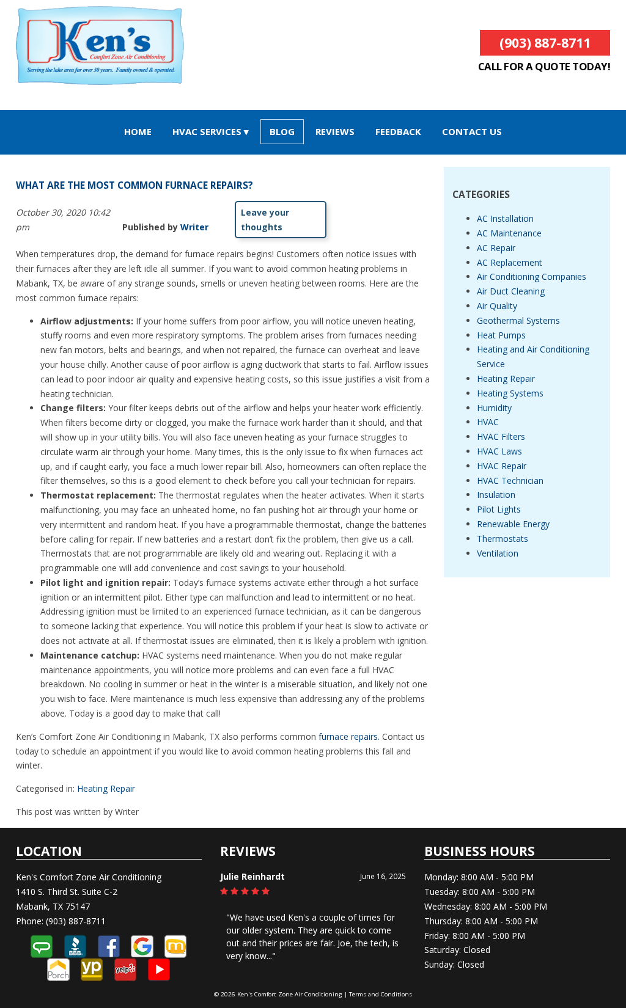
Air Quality (497, 306)
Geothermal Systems (518, 320)
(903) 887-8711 (545, 42)
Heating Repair (106, 788)
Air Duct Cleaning (511, 291)
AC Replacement (509, 262)
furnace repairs (348, 736)
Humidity (494, 408)
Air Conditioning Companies (531, 276)
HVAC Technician (510, 480)
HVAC (488, 422)
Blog (282, 131)
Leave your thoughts (265, 219)
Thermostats (502, 538)
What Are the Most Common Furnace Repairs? (134, 185)
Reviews (335, 131)
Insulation (496, 494)
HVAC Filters (501, 436)
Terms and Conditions (380, 994)
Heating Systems (510, 393)
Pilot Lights (499, 509)
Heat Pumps (501, 335)
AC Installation (505, 218)
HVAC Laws (499, 451)
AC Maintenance (509, 233)
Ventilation (497, 553)
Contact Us (472, 131)
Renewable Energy (513, 524)
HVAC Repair (501, 466)
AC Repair (496, 248)
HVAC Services (206, 131)
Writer (194, 227)
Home (138, 131)
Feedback (398, 131)
